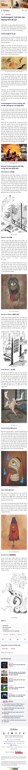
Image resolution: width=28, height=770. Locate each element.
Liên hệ (3, 747)
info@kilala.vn (15, 745)
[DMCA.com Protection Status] (14, 769)
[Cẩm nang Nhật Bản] (14, 729)
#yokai (19, 634)
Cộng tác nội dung (9, 747)
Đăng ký (13, 648)
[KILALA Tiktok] (24, 733)
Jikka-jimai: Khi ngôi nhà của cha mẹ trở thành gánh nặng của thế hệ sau (13, 716)
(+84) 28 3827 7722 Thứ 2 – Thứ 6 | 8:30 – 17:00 (15, 743)
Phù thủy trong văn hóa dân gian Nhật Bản (17, 680)
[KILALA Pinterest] (20, 733)
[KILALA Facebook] (4, 733)
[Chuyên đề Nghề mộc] (14, 4)
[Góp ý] (25, 639)
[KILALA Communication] (19, 752)
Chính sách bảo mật (19, 747)
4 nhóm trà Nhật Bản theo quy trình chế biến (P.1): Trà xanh (14, 708)
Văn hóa (8, 14)
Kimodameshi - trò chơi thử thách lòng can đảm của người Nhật (17, 695)
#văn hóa (6, 634)
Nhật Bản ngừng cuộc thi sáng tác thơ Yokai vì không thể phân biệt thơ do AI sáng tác (17, 673)
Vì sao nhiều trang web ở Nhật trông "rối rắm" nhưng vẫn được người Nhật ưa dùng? (14, 704)
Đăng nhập (5, 648)
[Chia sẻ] (17, 639)
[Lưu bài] (10, 639)
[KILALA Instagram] (16, 733)
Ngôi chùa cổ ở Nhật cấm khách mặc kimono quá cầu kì (15, 720)
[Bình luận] (3, 639)
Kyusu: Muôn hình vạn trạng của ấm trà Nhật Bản (14, 712)
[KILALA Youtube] (12, 733)
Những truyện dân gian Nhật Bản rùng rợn (17, 665)
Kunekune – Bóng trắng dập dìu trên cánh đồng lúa (17, 688)
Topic (2, 14)
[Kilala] (6, 10)
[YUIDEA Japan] (9, 752)
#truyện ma (12, 634)
